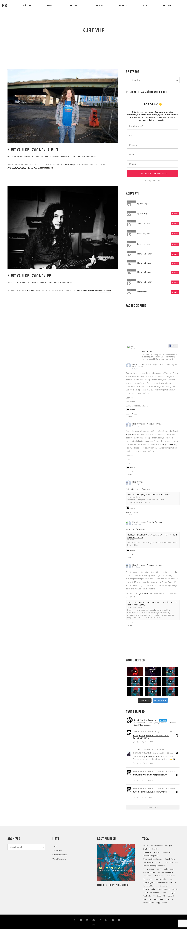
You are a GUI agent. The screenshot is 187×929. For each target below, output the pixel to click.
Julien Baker (169, 869)
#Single (142, 735)
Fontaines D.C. (149, 869)
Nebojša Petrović (154, 424)
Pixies (171, 879)
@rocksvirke (162, 732)
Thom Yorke (158, 899)
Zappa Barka (167, 444)
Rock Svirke (137, 364)
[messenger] (113, 921)
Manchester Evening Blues (112, 885)
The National (168, 896)
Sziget (172, 893)
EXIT (166, 862)
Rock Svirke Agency (145, 732)
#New (135, 735)
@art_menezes (162, 792)
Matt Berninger (149, 872)
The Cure (157, 896)
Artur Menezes (157, 846)
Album (145, 846)
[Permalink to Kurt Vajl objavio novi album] (63, 106)
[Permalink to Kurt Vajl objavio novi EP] (63, 227)
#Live (135, 792)
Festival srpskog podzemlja (154, 866)
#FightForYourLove (146, 792)
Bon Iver (155, 849)
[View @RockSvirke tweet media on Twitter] (174, 759)
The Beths (147, 896)
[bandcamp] (93, 920)
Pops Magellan (149, 883)
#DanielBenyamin (141, 738)
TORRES (169, 899)
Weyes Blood (148, 903)
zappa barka (161, 903)
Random (146, 489)
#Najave (139, 593)
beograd (168, 846)
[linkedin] (106, 920)
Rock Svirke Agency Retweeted (152, 749)
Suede (164, 893)
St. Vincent (154, 893)
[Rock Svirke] (133, 348)
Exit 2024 (174, 862)
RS (4, 5)
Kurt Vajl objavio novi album (33, 150)
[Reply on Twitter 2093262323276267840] (134, 781)
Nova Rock (170, 876)
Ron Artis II (142, 529)
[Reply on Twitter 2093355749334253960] (134, 763)
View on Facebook (132, 414)
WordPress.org (59, 859)
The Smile (147, 899)
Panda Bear (148, 879)
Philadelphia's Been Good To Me (60, 157)
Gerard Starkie (142, 753)
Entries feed (57, 850)
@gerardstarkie (158, 753)
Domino (158, 862)
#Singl (153, 775)
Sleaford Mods (164, 889)
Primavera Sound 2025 (166, 883)
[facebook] (68, 920)
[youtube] (81, 921)
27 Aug (172, 788)
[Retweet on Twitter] (139, 749)
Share (130, 417)
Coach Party (170, 859)
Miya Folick (147, 876)
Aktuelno (35, 157)
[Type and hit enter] (176, 80)
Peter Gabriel (160, 879)
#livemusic (130, 529)
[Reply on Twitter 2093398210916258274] (134, 742)
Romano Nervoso (150, 886)
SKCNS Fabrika (149, 889)
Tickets (175, 214)
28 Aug (173, 732)
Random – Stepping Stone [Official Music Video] (148, 494)
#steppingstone (133, 489)
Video (132, 410)
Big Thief (146, 849)
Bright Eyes (166, 852)
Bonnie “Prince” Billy (151, 852)
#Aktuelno (137, 775)
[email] (119, 920)
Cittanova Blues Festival (152, 859)
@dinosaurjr (161, 775)
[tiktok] (100, 920)
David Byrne (148, 862)
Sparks (175, 889)
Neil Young (158, 876)
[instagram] (74, 920)
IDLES (159, 869)
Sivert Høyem (165, 886)
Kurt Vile (44, 157)
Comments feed (59, 855)
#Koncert (148, 593)
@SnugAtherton (151, 756)
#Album (146, 775)
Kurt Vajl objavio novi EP (29, 276)
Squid (145, 893)
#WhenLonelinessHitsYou (157, 735)
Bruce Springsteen (151, 856)
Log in (55, 846)
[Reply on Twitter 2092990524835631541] (134, 798)
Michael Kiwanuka (165, 872)
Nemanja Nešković (23, 157)
